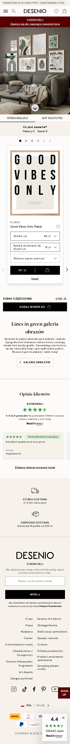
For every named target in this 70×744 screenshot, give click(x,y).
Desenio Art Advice (49, 618)
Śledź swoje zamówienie (52, 631)
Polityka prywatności (50, 651)
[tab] (20, 141)
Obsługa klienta (47, 625)
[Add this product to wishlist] (58, 226)
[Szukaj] (14, 11)
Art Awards (26, 672)
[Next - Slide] (67, 269)
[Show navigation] (5, 11)
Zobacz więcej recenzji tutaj (35, 467)
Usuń (34, 278)
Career (28, 638)
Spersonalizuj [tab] (17, 118)
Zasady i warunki (47, 638)
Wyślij (35, 594)
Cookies (42, 644)
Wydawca (27, 631)
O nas (29, 618)
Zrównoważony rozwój (19, 644)
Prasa (29, 625)
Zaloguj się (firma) (21, 678)
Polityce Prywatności (50, 606)
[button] (35, 107)
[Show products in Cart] (64, 11)
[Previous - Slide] (3, 269)
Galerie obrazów (36, 362)
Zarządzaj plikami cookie (48, 667)
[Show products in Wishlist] (56, 11)
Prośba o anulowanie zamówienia (50, 658)
